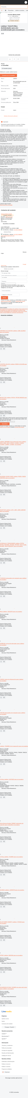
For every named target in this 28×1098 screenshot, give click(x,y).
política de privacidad (6, 301)
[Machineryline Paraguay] (10, 2)
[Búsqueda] (25, 6)
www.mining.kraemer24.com (7, 235)
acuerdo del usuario (20, 301)
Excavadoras (3, 308)
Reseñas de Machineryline (8, 1053)
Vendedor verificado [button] (7, 215)
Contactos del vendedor (7, 1023)
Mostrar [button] (12, 229)
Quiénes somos (5, 1018)
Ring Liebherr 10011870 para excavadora (11, 611)
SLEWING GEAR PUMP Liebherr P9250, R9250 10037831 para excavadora (13, 477)
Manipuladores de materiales (11, 311)
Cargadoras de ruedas (5, 310)
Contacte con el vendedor (8, 75)
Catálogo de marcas (6, 1055)
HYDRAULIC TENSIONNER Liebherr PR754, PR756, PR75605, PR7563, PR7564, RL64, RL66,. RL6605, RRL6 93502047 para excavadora (13, 545)
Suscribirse (5, 423)
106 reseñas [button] (4, 221)
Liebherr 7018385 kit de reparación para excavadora (14, 746)
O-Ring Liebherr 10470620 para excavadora (11, 779)
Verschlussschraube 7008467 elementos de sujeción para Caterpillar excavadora (11, 824)
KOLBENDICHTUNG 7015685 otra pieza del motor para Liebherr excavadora (13, 988)
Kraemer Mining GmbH (6, 214)
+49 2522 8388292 (18, 229)
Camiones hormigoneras (17, 312)
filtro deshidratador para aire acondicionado (19, 82)
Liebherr (15, 78)
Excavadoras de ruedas (16, 310)
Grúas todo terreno (23, 308)
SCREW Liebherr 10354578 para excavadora (12, 890)
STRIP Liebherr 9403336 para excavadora (11, 955)
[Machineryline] (6, 10)
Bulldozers (9, 312)
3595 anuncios (9, 216)
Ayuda (3, 1021)
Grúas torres (21, 311)
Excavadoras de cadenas (13, 308)
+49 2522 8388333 (18, 234)
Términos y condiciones (7, 1045)
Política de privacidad (6, 1048)
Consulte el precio (7, 68)
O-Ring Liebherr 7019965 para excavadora (11, 856)
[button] (26, 2)
